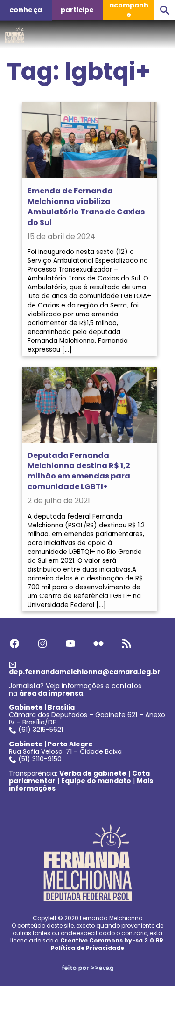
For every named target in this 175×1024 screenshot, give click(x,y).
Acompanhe (128, 9)
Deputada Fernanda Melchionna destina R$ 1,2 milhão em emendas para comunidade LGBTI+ (79, 471)
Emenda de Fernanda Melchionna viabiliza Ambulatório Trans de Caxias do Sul (86, 206)
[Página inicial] (15, 32)
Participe (77, 9)
